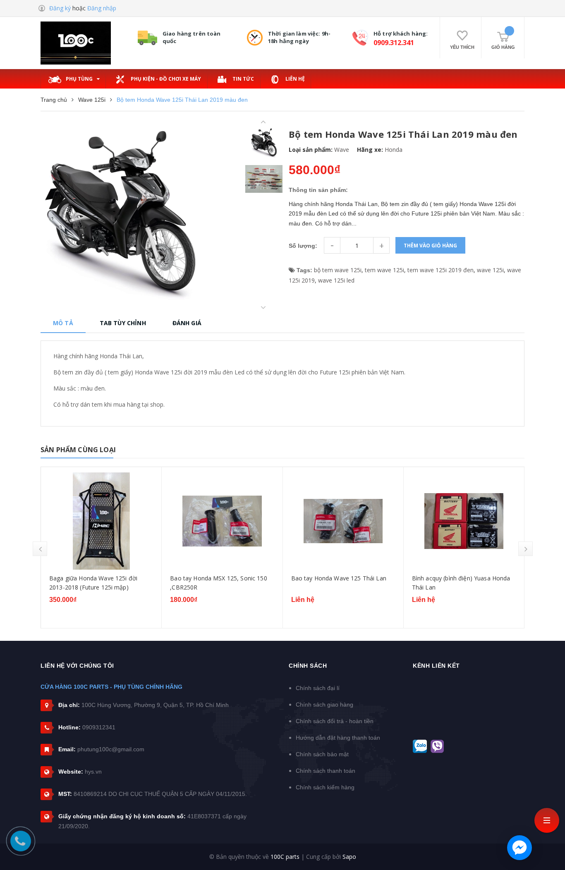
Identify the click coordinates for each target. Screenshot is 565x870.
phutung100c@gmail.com (110, 749)
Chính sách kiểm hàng (325, 787)
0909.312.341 (393, 42)
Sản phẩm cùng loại (78, 449)
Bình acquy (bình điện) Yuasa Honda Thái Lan (461, 582)
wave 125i (490, 270)
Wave (341, 149)
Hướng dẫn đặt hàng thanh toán (338, 737)
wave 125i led (336, 280)
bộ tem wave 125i (338, 270)
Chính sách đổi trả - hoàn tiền (334, 721)
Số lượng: (303, 245)
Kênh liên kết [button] (436, 665)
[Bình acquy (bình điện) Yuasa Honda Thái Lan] (464, 521)
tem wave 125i (384, 270)
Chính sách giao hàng (324, 704)
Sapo (349, 856)
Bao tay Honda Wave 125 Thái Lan (338, 578)
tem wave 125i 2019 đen (440, 270)
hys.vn (93, 771)
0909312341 (98, 727)
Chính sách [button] (308, 665)
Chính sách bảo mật (322, 754)
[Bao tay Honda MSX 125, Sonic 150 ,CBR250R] (222, 521)
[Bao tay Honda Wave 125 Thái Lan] (343, 521)
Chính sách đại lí (318, 688)
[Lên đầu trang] (548, 847)
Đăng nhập (101, 8)
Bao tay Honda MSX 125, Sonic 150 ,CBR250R (218, 582)
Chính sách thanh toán (325, 770)
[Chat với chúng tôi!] (519, 847)
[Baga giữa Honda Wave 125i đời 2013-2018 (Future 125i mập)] (101, 521)
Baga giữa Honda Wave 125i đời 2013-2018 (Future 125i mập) (93, 582)
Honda (393, 149)
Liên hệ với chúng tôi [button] (77, 665)
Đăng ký (60, 8)
